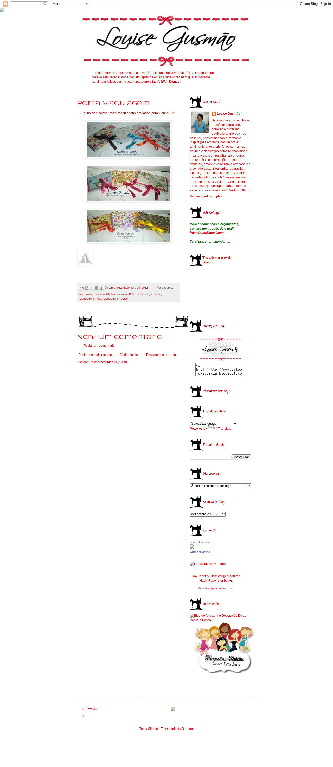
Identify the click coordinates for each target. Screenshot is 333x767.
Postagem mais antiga (162, 355)
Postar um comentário (99, 345)
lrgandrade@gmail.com (207, 233)
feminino (156, 294)
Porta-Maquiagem (106, 298)
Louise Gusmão (228, 113)
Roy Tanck (199, 576)
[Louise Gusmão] (192, 547)
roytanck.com (226, 588)
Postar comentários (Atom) (108, 362)
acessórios (86, 294)
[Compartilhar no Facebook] (96, 288)
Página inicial (129, 355)
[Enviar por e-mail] (81, 288)
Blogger (187, 729)
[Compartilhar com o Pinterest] (101, 288)
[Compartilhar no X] (91, 288)
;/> (83, 716)
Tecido (123, 298)
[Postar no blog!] (86, 288)
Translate (224, 428)
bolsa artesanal (117, 294)
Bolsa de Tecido (139, 294)
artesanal (101, 294)
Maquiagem (86, 298)
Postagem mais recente (95, 355)
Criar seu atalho (200, 551)
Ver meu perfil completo (206, 196)
